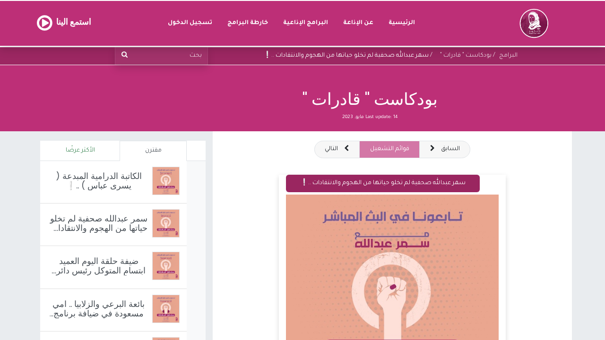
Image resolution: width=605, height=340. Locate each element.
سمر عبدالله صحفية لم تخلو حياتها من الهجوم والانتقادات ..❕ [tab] (383, 183)
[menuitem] (402, 23)
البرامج (508, 55)
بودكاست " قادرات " (370, 98)
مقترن (153, 150)
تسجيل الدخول (190, 23)
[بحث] (122, 56)
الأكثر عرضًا (80, 150)
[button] (337, 149)
